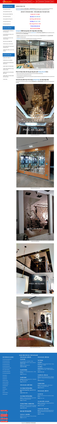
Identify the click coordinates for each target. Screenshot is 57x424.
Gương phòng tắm (5, 385)
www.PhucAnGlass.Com (26, 365)
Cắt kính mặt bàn (5, 394)
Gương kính (4, 387)
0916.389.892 (24, 400)
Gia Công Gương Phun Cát (7, 21)
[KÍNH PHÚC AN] (7, 1)
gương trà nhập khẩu (20, 9)
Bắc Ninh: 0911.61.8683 (4, 413)
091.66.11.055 (37, 21)
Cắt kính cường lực (5, 392)
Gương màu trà (41, 71)
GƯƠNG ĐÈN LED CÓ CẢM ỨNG (7, 60)
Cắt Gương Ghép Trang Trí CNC (7, 11)
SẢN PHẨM (29, 1)
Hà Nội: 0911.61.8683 (4, 410)
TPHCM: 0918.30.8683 (4, 414)
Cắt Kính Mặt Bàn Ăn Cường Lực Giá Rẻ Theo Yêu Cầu (8, 35)
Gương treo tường (5, 380)
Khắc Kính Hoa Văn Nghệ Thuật (7, 41)
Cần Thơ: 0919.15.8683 (4, 421)
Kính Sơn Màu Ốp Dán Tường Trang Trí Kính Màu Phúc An (8, 47)
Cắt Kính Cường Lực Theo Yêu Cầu (8, 43)
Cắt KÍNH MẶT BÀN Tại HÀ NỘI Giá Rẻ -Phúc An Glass (8, 31)
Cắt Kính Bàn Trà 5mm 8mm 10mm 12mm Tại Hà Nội (8, 38)
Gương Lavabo (5, 79)
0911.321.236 (24, 417)
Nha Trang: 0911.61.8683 (4, 420)
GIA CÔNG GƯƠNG (41, 1)
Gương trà (18, 30)
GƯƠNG (34, 1)
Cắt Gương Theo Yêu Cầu (6, 9)
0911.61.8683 (37, 14)
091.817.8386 (24, 366)
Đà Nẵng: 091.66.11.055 (4, 417)
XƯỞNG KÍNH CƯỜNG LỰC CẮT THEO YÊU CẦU (8, 50)
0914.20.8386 (37, 28)
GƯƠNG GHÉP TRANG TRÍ (7, 57)
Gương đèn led (5, 378)
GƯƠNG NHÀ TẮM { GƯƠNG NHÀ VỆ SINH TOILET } (8, 63)
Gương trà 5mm (18, 8)
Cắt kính (4, 390)
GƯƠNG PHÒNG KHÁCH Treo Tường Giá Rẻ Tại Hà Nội (8, 69)
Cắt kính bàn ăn (5, 389)
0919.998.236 (37, 16)
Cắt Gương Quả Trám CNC (7, 16)
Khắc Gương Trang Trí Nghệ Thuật (8, 14)
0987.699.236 (38, 19)
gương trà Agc (36, 79)
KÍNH (36, 1)
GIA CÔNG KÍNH (47, 1)
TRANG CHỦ (21, 1)
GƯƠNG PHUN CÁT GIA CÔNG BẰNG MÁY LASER (8, 73)
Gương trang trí (5, 375)
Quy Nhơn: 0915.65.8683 (4, 418)
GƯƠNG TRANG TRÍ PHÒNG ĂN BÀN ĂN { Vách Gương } (8, 76)
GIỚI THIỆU (25, 1)
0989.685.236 (37, 26)
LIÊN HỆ (52, 1)
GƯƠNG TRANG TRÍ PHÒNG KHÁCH (8, 66)
